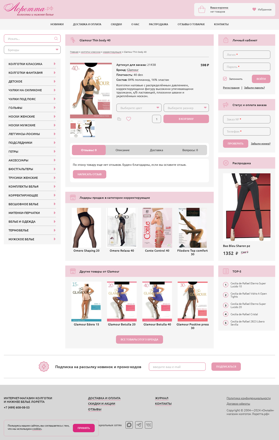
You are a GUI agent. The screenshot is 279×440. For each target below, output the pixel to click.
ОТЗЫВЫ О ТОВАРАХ (191, 24)
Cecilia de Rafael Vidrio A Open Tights (249, 295)
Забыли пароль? (254, 87)
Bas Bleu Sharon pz (236, 246)
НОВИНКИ (57, 24)
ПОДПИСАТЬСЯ (226, 366)
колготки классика (90, 51)
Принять (84, 428)
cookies (36, 428)
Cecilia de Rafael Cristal (244, 314)
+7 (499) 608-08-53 (17, 407)
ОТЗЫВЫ (94, 409)
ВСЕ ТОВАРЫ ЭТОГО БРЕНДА (139, 339)
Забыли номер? (260, 143)
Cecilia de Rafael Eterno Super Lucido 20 (248, 305)
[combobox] (139, 108)
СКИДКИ (116, 24)
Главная (74, 51)
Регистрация (231, 87)
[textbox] (135, 108)
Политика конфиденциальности (249, 398)
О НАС (135, 24)
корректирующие (112, 51)
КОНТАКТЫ (221, 24)
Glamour (133, 70)
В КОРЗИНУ (186, 119)
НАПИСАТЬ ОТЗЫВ (90, 174)
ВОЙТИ (261, 79)
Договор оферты (238, 403)
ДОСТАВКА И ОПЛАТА (87, 24)
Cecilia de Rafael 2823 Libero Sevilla (248, 322)
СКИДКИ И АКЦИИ (101, 403)
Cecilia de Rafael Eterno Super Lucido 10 (248, 284)
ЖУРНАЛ (161, 398)
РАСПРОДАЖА (158, 24)
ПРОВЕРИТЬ (236, 143)
